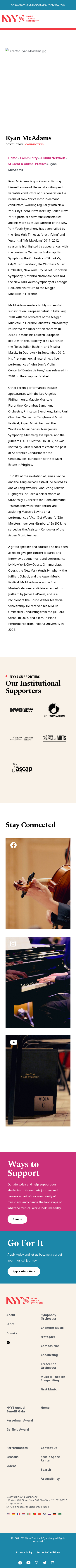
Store (10, 1324)
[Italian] (29, 1514)
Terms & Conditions (48, 1552)
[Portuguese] (34, 1514)
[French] (18, 1514)
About (10, 1315)
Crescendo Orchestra (48, 1366)
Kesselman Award (19, 1420)
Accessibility (50, 1479)
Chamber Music (52, 1328)
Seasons (12, 1457)
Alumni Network (52, 158)
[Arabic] (60, 1514)
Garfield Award (17, 1429)
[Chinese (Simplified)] (39, 1514)
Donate (17, 1219)
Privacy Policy (24, 1552)
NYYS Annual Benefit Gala (15, 1409)
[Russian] (49, 1514)
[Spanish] (13, 1514)
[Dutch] (24, 1514)
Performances (17, 1448)
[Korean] (44, 1514)
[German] (55, 1514)
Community (28, 158)
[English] (8, 1514)
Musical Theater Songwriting (53, 1378)
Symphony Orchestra (48, 1317)
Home (12, 158)
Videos (11, 1466)
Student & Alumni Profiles (27, 164)
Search (46, 1470)
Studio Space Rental (50, 1458)
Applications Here (24, 1271)
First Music (49, 1389)
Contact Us (49, 1448)
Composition (50, 1346)
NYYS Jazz (48, 1337)
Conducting (34, 144)
